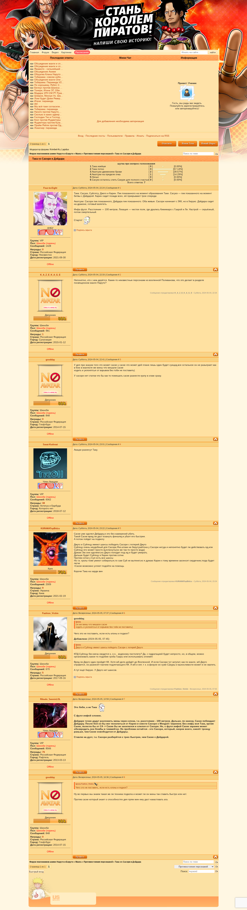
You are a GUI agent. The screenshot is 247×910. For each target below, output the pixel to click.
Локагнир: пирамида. (45, 128)
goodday (50, 359)
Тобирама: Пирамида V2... (49, 82)
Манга (78, 154)
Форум (45, 52)
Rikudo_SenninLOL (50, 699)
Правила (129, 135)
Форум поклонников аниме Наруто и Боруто (51, 154)
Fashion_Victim (50, 613)
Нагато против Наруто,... (47, 111)
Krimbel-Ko (55, 149)
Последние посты (95, 135)
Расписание (82, 52)
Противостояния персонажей (98, 154)
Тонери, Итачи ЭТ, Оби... (48, 90)
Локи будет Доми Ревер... (48, 98)
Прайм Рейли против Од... (48, 125)
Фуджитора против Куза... (48, 122)
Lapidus (65, 149)
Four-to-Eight (50, 188)
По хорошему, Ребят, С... (47, 85)
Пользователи (115, 135)
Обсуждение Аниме (45, 71)
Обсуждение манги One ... (48, 79)
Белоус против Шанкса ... (48, 87)
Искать (140, 135)
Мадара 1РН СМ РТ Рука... (49, 93)
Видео (55, 52)
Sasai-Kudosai (50, 444)
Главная (34, 52)
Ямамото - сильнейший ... (48, 69)
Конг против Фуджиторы (47, 120)
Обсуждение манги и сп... (48, 63)
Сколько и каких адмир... (47, 114)
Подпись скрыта (84, 230)
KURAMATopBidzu (50, 528)
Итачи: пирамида (43, 101)
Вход (80, 135)
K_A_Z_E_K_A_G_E (50, 275)
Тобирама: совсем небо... (48, 77)
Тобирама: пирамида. (46, 109)
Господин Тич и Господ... (48, 117)
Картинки (66, 52)
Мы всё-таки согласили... (48, 106)
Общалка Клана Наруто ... (48, 74)
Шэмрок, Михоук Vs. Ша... (48, 95)
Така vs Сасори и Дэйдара (128, 154)
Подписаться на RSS (157, 135)
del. (36, 103)
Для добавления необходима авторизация (120, 121)
